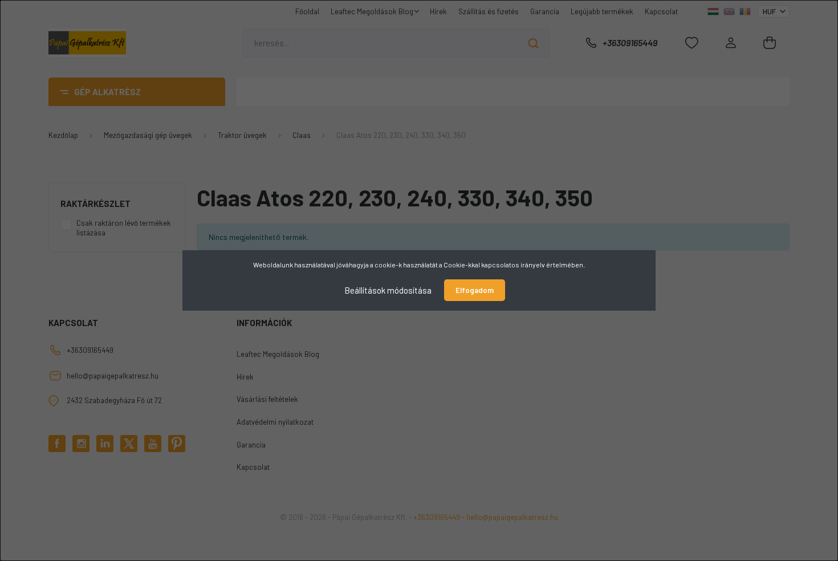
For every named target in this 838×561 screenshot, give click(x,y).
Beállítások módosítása (388, 290)
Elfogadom (474, 290)
